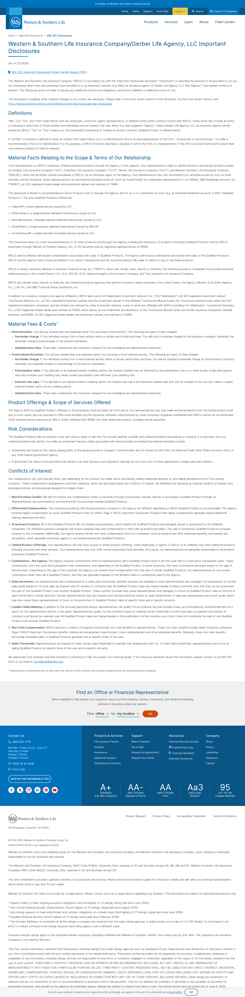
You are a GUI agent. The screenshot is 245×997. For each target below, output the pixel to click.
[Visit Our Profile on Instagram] (29, 790)
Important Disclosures (31, 35)
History (210, 747)
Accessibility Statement (191, 816)
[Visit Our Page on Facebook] (11, 790)
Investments (101, 752)
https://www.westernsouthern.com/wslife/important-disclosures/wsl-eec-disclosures (60, 103)
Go (150, 713)
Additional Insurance (105, 757)
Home (12, 35)
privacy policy (174, 992)
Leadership (212, 752)
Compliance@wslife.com (48, 661)
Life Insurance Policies (106, 741)
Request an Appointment (145, 752)
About (209, 741)
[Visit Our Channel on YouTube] (55, 790)
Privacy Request (136, 816)
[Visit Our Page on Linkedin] (37, 790)
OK (191, 992)
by (113, 714)
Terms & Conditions (225, 816)
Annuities (99, 747)
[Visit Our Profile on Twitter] (20, 790)
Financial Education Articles (184, 741)
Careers (210, 763)
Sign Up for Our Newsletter (29, 778)
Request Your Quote (143, 757)
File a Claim (138, 747)
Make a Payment (141, 741)
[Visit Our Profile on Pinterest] (46, 790)
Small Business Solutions (107, 763)
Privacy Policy (161, 816)
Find (90, 714)
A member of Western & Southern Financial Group (122, 3)
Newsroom (212, 757)
